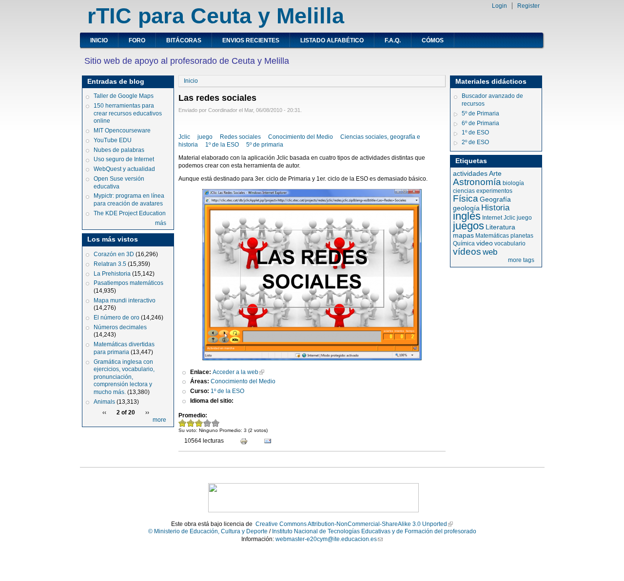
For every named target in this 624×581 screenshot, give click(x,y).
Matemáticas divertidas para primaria (124, 348)
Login (499, 5)
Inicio (99, 40)
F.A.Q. (393, 40)
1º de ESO (475, 132)
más (160, 223)
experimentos (494, 190)
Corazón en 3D (114, 254)
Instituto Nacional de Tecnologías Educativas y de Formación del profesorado (374, 531)
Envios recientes (250, 40)
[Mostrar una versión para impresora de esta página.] (239, 442)
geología (466, 208)
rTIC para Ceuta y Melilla (215, 15)
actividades (470, 173)
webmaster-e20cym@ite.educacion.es (326, 539)
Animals (104, 401)
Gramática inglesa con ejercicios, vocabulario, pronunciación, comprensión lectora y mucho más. (124, 376)
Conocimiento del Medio (300, 136)
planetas (521, 235)
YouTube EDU (113, 140)
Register (528, 5)
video (484, 243)
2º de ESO (475, 142)
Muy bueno (216, 423)
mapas (463, 235)
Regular (199, 423)
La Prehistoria (112, 273)
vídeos (467, 251)
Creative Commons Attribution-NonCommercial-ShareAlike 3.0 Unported (351, 524)
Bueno (207, 423)
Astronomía (477, 182)
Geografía (495, 199)
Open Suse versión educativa (119, 182)
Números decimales (120, 327)
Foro (137, 40)
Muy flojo (182, 423)
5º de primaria (264, 144)
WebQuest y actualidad (124, 169)
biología (513, 183)
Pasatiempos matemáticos (128, 283)
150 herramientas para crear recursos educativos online (128, 113)
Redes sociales (240, 136)
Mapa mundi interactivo (125, 300)
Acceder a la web (235, 372)
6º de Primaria (480, 123)
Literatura (500, 227)
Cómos (433, 40)
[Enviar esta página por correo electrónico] (263, 442)
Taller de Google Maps (124, 96)
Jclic (184, 136)
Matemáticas (492, 235)
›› (147, 412)
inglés (467, 216)
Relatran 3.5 (110, 264)
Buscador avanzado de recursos (492, 100)
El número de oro (116, 317)
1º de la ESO (222, 144)
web (490, 252)
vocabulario (510, 243)
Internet (492, 217)
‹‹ (104, 412)
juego (205, 136)
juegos (468, 226)
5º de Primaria (480, 113)
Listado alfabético (332, 40)
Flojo (191, 423)
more (159, 419)
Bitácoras (183, 40)
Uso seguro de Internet (124, 159)
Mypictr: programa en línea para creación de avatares (129, 199)
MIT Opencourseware (122, 130)
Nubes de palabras (119, 150)
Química (464, 243)
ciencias (464, 190)
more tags (521, 260)
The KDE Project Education (130, 213)
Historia (495, 207)
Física (465, 198)
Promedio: (192, 415)
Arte (495, 173)
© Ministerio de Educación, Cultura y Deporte (208, 531)
